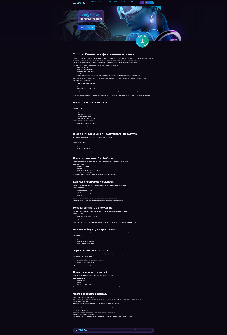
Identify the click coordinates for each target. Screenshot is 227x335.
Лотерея (116, 1)
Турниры (109, 1)
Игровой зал (101, 1)
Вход (142, 2)
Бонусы (92, 4)
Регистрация (149, 2)
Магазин (123, 1)
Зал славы (130, 1)
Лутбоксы (93, 1)
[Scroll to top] (156, 331)
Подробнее (85, 27)
